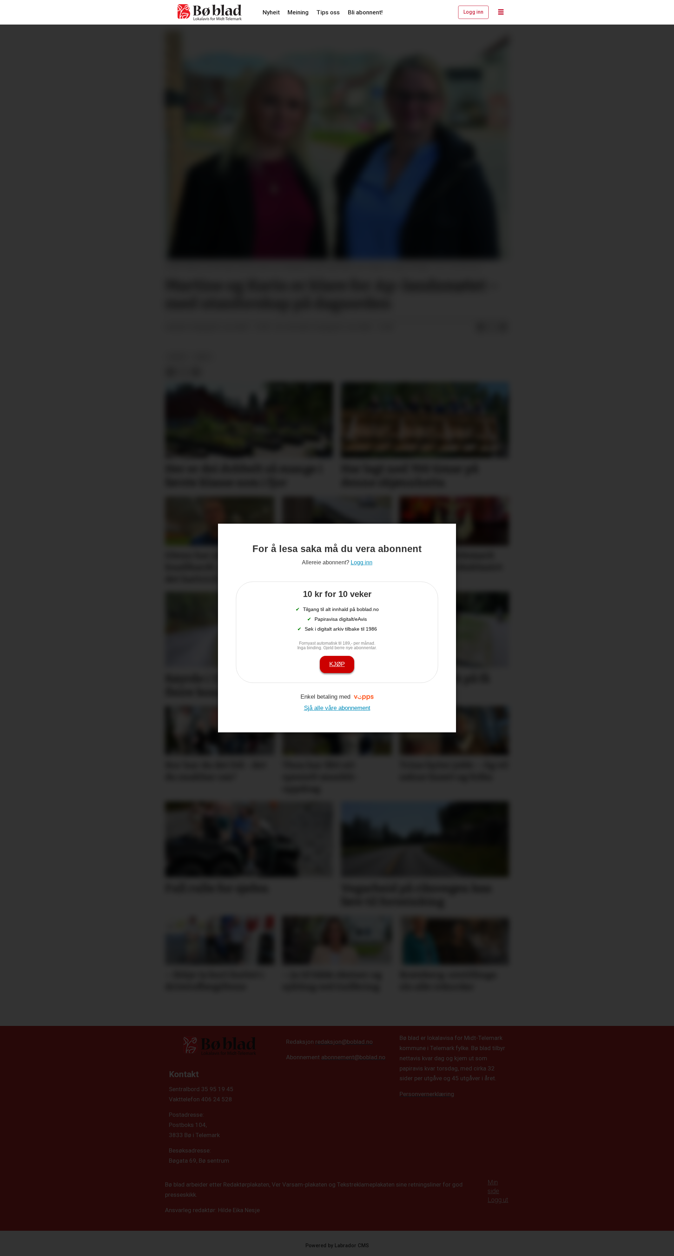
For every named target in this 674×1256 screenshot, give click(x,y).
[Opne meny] (501, 12)
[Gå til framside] (210, 12)
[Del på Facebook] (480, 327)
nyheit (177, 357)
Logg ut (498, 1199)
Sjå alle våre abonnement (337, 708)
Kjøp (337, 664)
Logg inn (473, 12)
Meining (298, 12)
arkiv (203, 357)
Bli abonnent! (365, 12)
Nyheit (271, 12)
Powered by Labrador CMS (337, 1246)
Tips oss (328, 12)
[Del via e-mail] (503, 327)
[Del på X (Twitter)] (492, 327)
